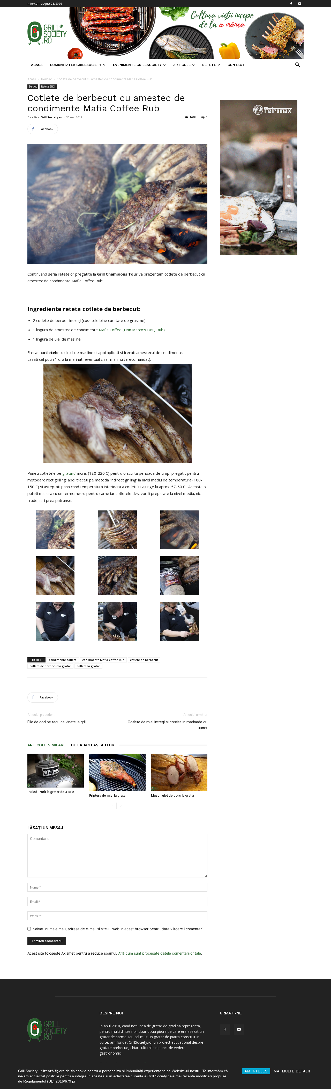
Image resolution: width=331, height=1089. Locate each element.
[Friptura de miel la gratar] (117, 772)
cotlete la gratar (88, 666)
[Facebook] (291, 3)
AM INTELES (256, 1071)
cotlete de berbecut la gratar (50, 666)
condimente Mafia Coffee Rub (103, 660)
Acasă (31, 79)
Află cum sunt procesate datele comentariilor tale (159, 953)
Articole (182, 65)
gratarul (69, 473)
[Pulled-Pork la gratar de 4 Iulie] (55, 771)
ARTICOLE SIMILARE (46, 745)
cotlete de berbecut (144, 660)
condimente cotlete (63, 660)
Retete (209, 65)
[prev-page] (112, 806)
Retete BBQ (48, 86)
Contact (236, 65)
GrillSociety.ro (51, 117)
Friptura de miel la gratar (108, 795)
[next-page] (120, 806)
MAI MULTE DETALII (292, 1071)
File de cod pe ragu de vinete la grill (56, 722)
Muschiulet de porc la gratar (172, 795)
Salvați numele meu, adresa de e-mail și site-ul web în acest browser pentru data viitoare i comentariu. (119, 929)
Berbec (46, 79)
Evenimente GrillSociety (137, 65)
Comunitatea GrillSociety (75, 65)
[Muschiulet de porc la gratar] (179, 772)
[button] (297, 65)
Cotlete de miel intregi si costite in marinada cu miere (167, 725)
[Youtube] (300, 3)
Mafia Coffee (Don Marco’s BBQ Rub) (132, 329)
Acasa (37, 65)
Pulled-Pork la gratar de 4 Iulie (50, 792)
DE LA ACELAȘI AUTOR (92, 745)
